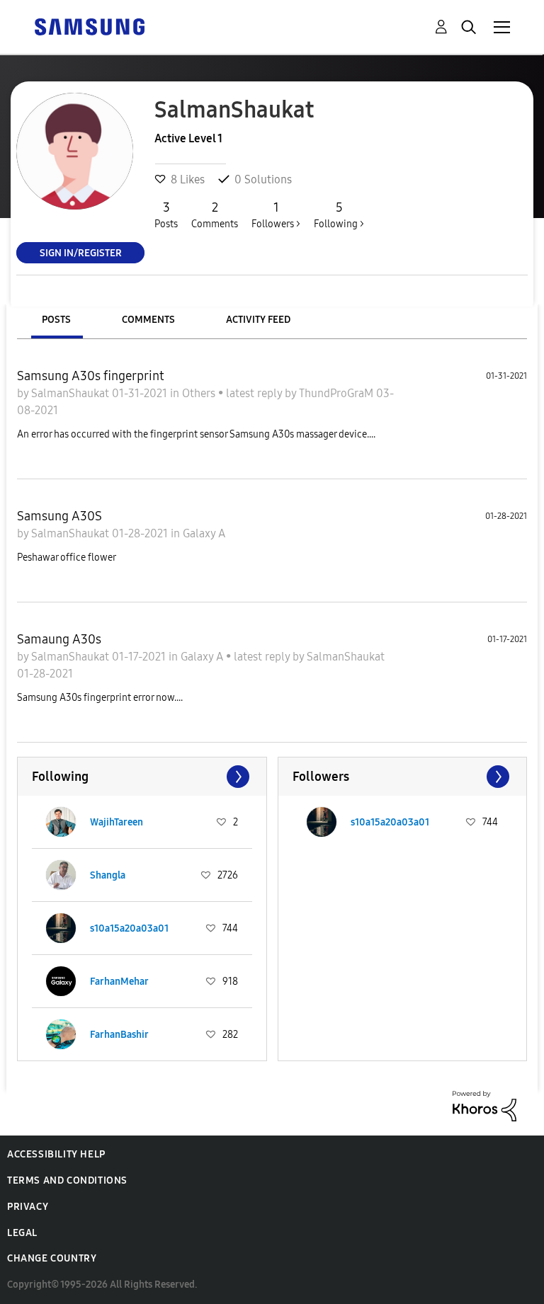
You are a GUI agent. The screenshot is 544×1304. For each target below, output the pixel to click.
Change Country (51, 1258)
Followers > (275, 215)
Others (200, 393)
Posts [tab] (56, 320)
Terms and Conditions (67, 1180)
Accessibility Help (56, 1154)
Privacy (27, 1207)
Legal (22, 1233)
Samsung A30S (59, 516)
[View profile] (61, 822)
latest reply (255, 393)
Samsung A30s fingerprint (90, 376)
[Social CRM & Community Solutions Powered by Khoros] (484, 1104)
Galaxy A (204, 533)
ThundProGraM (337, 393)
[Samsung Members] (89, 26)
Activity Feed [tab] (258, 320)
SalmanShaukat (71, 393)
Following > (339, 215)
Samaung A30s (59, 639)
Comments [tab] (148, 320)
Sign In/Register (81, 252)
